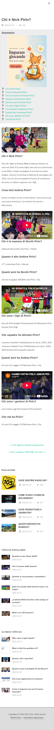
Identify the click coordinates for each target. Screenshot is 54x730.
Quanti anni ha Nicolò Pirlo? (18, 102)
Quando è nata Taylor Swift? (24, 556)
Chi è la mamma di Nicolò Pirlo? (19, 96)
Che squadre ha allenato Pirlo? (19, 109)
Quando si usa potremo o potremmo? (29, 576)
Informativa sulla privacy (33, 718)
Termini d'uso (15, 718)
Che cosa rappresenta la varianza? (27, 679)
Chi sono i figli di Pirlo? (15, 106)
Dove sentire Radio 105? (32, 480)
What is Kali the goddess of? (25, 648)
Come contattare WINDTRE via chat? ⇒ (27, 452)
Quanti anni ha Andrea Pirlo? (18, 112)
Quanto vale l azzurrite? (22, 658)
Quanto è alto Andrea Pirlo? (18, 99)
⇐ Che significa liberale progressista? (27, 445)
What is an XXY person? (23, 613)
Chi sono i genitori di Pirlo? (17, 116)
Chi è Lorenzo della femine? (24, 566)
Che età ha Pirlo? (13, 119)
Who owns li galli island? (23, 638)
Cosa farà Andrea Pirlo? (16, 92)
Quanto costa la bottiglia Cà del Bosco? (30, 669)
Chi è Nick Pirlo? (13, 89)
